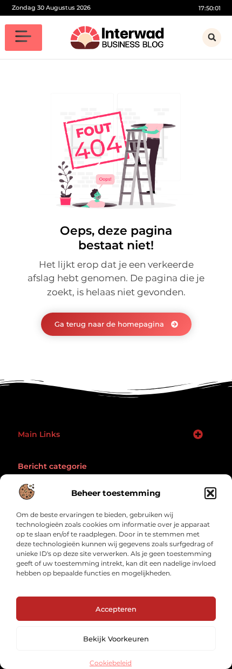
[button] (210, 493)
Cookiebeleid (111, 663)
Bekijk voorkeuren (116, 638)
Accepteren (116, 609)
